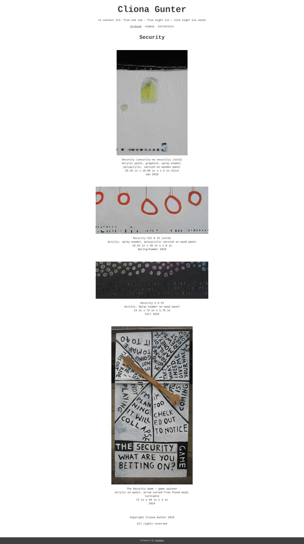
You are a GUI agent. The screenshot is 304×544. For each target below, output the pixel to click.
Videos (149, 26)
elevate (159, 540)
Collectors (166, 26)
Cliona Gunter (152, 10)
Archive (135, 26)
